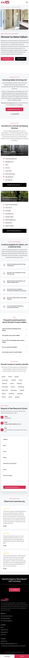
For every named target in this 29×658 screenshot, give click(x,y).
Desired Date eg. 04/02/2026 (9, 463)
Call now (22, 656)
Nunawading (19, 393)
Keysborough (14, 390)
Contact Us (3, 634)
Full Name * (5, 439)
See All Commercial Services (14, 230)
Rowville (3, 397)
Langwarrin (22, 390)
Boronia (10, 376)
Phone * (5, 451)
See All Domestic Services (13, 185)
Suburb (4, 457)
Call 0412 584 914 (20, 58)
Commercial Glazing (5, 618)
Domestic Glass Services (6, 616)
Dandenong (19, 383)
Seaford (10, 397)
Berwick (3, 376)
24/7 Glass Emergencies (6, 620)
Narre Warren (11, 393)
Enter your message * (7, 475)
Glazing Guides (4, 632)
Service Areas (7, 7)
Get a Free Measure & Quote (12, 487)
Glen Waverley (21, 386)
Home (2, 7)
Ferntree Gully (5, 386)
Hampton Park (5, 390)
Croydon (12, 383)
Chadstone (13, 380)
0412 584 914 (7, 418)
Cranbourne (4, 383)
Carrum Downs (5, 380)
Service (4, 469)
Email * (4, 445)
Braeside (16, 376)
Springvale (17, 397)
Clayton (20, 380)
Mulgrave (4, 393)
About (2, 627)
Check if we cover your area (14, 109)
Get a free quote (6, 58)
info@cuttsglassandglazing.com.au (12, 424)
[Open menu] (26, 2)
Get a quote (7, 656)
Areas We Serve (4, 629)
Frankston (13, 386)
